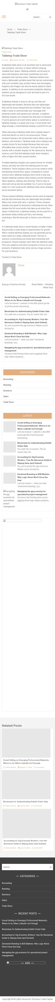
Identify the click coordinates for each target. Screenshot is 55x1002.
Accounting (8, 379)
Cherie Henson (10, 767)
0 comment (33, 60)
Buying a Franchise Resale (13, 284)
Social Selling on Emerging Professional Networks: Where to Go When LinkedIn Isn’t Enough (33, 426)
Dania (6, 60)
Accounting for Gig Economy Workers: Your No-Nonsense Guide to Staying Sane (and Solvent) (34, 460)
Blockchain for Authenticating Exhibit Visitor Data (27, 311)
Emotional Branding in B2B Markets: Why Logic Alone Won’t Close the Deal (33, 477)
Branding (7, 385)
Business (7, 390)
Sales (5, 396)
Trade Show (7, 52)
